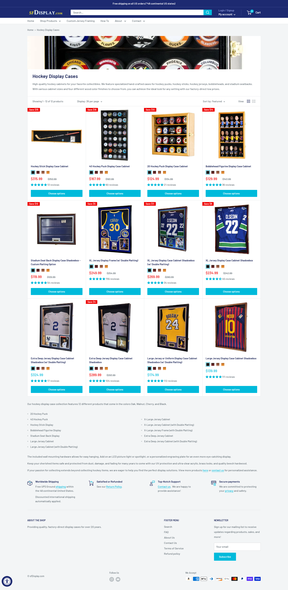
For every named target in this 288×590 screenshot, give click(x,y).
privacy (229, 490)
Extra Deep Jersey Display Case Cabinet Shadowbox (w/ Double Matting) (52, 360)
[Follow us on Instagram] (111, 579)
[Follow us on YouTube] (118, 579)
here (205, 470)
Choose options (56, 193)
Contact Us (170, 542)
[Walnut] (43, 172)
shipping (61, 486)
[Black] (33, 172)
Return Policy (114, 486)
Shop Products (48, 20)
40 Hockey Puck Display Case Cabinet (109, 166)
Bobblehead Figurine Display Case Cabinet (228, 166)
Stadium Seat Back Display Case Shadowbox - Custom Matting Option (55, 262)
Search (168, 526)
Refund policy (172, 553)
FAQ (166, 532)
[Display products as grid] (248, 101)
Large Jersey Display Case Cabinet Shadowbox (231, 358)
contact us (218, 470)
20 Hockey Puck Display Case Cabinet (167, 166)
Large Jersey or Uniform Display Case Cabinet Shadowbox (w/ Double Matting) (172, 360)
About (118, 20)
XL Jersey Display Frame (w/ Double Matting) (113, 260)
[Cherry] (38, 172)
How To (104, 20)
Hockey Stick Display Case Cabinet (49, 166)
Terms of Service (174, 548)
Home (30, 20)
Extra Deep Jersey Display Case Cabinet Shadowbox (110, 360)
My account (225, 14)
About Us (169, 537)
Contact (136, 20)
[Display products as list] (254, 101)
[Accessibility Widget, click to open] (7, 581)
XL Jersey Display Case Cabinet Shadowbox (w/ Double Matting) (171, 262)
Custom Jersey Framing (81, 20)
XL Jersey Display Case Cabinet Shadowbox (229, 260)
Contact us (164, 486)
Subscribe (225, 556)
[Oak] (48, 172)
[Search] (208, 12)
